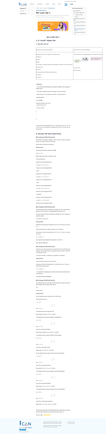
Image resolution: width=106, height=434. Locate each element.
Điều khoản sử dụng (71, 422)
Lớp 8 (41, 8)
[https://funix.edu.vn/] (71, 4)
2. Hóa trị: (76, 16)
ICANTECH (47, 4)
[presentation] (53, 305)
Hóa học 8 (45, 8)
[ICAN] (22, 4)
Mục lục (22, 10)
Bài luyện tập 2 (52, 8)
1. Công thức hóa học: (78, 14)
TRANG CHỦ (32, 4)
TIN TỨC (59, 4)
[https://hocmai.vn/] (66, 4)
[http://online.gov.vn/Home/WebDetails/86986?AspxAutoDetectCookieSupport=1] (28, 429)
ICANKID (53, 4)
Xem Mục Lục (23, 13)
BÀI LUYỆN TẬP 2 (76, 10)
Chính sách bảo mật (71, 423)
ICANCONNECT (39, 4)
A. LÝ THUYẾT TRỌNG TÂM (78, 12)
